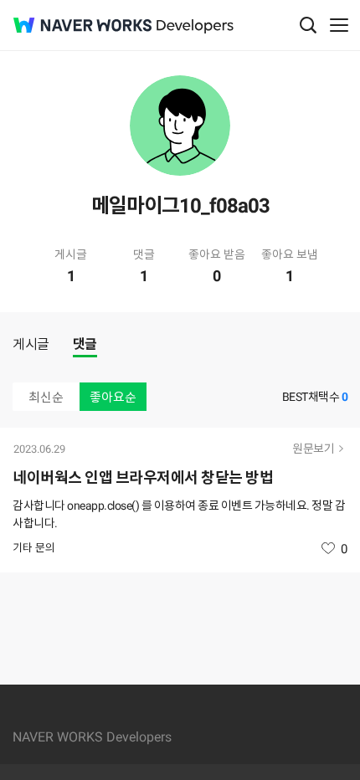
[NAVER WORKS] (82, 25)
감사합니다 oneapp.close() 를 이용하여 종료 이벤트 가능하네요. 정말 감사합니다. (179, 514)
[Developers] (195, 26)
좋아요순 (113, 397)
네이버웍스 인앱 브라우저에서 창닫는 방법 (143, 477)
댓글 (85, 344)
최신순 (46, 397)
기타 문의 (34, 547)
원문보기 (313, 448)
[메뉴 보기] (339, 25)
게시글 (31, 344)
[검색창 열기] (308, 25)
